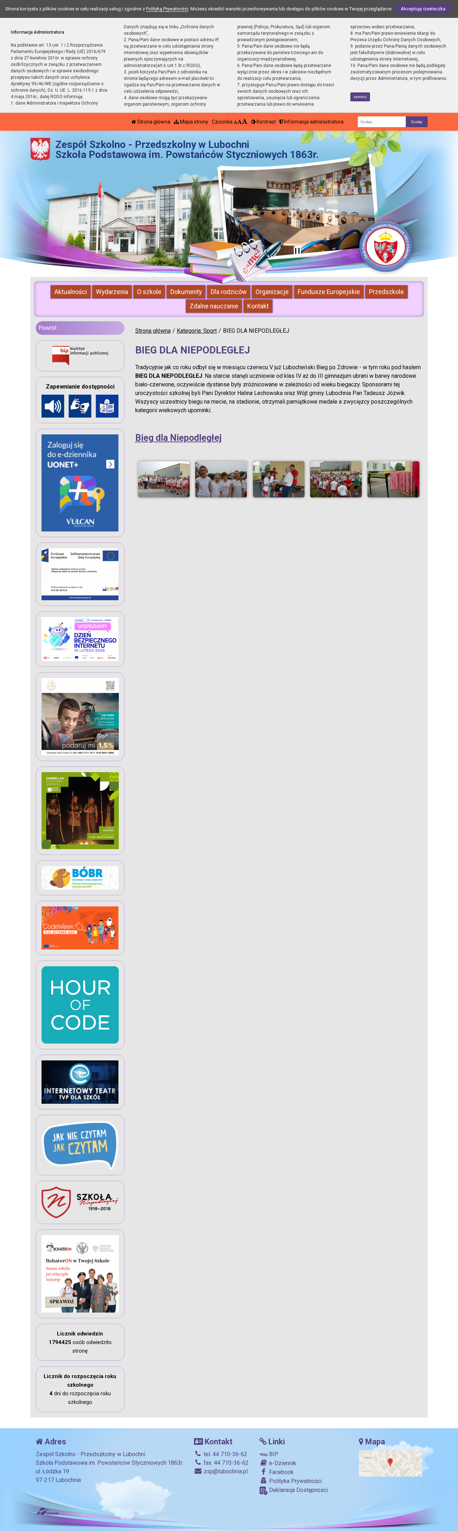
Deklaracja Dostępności (298, 1490)
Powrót (47, 327)
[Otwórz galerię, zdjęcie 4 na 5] (336, 479)
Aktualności (70, 291)
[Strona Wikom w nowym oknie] (47, 1511)
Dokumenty (186, 291)
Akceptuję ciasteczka (423, 8)
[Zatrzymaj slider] (297, 251)
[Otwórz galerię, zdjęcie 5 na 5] (393, 479)
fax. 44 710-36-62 (225, 1462)
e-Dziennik (282, 1463)
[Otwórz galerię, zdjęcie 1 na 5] (164, 479)
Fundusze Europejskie (329, 291)
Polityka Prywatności (295, 1481)
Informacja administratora (313, 122)
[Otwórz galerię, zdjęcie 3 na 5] (278, 479)
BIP (273, 1454)
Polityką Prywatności (167, 8)
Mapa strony (193, 122)
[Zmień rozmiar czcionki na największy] (245, 122)
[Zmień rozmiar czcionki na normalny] (235, 122)
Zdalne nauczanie (214, 306)
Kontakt (258, 306)
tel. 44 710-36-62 (224, 1454)
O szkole (149, 291)
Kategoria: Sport (197, 330)
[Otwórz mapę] (390, 1463)
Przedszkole (386, 291)
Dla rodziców (229, 291)
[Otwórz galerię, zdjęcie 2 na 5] (221, 479)
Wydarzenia (112, 291)
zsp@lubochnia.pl (225, 1471)
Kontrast (265, 122)
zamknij (360, 97)
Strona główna (153, 122)
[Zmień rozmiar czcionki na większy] (239, 122)
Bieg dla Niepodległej (178, 438)
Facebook (281, 1472)
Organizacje (272, 291)
